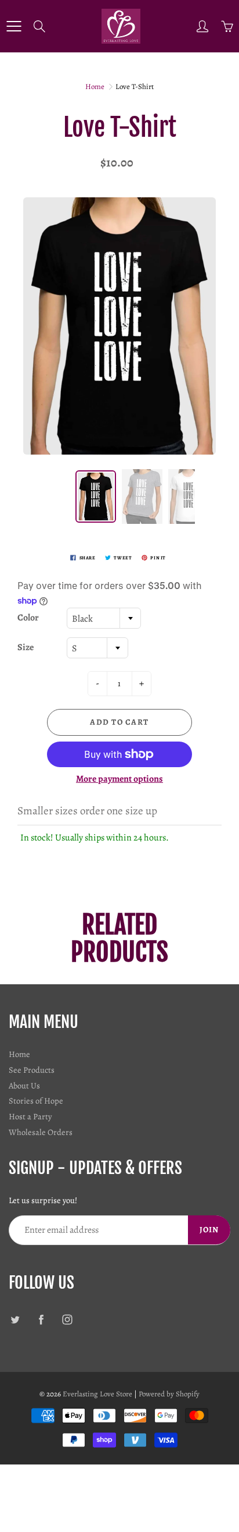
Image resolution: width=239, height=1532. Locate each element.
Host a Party (30, 1116)
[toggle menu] (13, 26)
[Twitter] (15, 1320)
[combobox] (104, 618)
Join (209, 1229)
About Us (24, 1085)
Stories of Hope (36, 1101)
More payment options (119, 778)
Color (28, 617)
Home (94, 86)
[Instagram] (67, 1320)
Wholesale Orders (41, 1132)
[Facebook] (41, 1320)
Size (25, 647)
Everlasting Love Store (97, 1394)
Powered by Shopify (169, 1394)
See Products (32, 1070)
